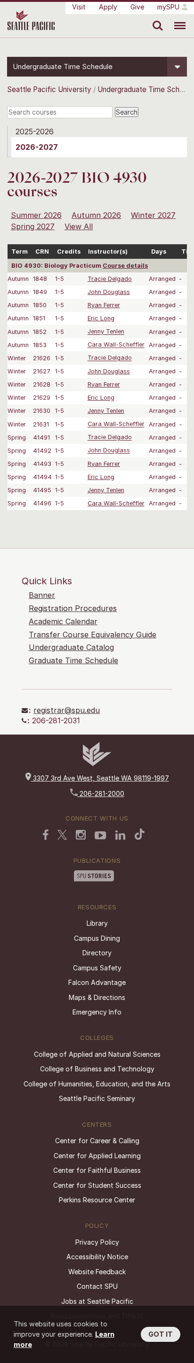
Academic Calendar (63, 621)
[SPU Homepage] (97, 763)
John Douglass (109, 291)
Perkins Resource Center (97, 1200)
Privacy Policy (97, 1242)
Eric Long (101, 318)
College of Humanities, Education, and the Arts (97, 1084)
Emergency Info (97, 1012)
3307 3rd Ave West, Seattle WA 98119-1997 (100, 778)
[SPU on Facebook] (45, 834)
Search (155, 19)
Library (97, 923)
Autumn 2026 (96, 215)
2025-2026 (35, 131)
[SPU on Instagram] (81, 835)
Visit (79, 7)
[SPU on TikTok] (140, 834)
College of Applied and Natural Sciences (97, 1054)
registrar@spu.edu (66, 710)
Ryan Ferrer (104, 305)
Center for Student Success (97, 1185)
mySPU (168, 7)
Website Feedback (97, 1272)
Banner (42, 595)
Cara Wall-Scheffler (116, 344)
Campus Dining (97, 938)
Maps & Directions (97, 997)
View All (79, 226)
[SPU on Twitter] (62, 834)
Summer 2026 (36, 215)
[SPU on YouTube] (100, 835)
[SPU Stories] (94, 876)
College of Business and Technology (97, 1069)
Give (137, 7)
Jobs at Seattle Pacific (97, 1301)
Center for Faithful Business (97, 1170)
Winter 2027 (153, 215)
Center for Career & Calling (97, 1141)
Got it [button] (160, 1334)
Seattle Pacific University (49, 89)
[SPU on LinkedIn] (120, 835)
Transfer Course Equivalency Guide (92, 634)
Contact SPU (97, 1286)
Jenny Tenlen (106, 331)
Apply (108, 7)
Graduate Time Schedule (73, 660)
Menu (176, 19)
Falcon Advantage (97, 982)
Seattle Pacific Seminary (97, 1098)
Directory (97, 953)
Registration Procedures (73, 608)
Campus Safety (97, 968)
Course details (125, 265)
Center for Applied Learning (97, 1156)
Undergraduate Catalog (71, 647)
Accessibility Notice (97, 1257)
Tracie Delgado (110, 278)
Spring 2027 (33, 226)
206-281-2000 (101, 794)
